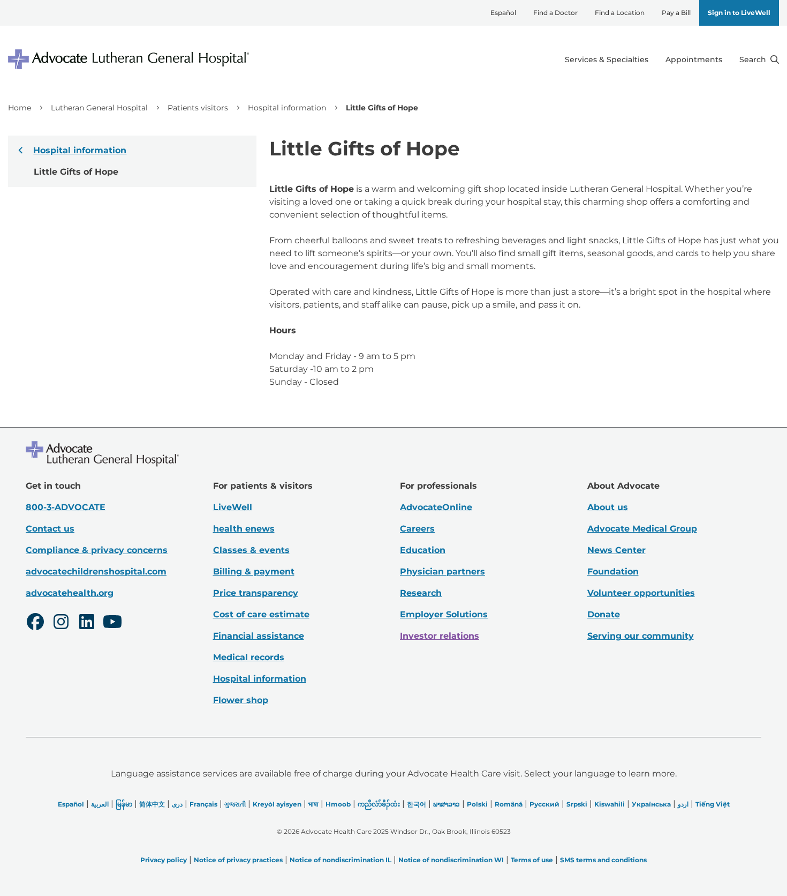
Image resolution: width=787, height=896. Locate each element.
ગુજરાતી (235, 804)
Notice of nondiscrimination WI (451, 860)
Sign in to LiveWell (739, 13)
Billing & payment (253, 571)
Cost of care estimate (261, 614)
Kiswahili (609, 804)
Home (19, 108)
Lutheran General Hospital (99, 108)
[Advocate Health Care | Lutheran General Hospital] (128, 59)
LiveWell (232, 507)
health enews (244, 529)
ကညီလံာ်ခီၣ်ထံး (379, 804)
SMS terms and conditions (603, 860)
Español (503, 13)
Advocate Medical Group (642, 529)
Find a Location (620, 13)
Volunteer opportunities (641, 593)
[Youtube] (112, 623)
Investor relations (439, 636)
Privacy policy (163, 860)
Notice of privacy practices (238, 860)
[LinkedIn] (86, 623)
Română (509, 804)
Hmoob (338, 804)
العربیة (100, 804)
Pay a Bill (676, 13)
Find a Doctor (555, 13)
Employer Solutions (444, 614)
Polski (477, 804)
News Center (616, 550)
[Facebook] (35, 623)
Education (422, 550)
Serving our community (640, 636)
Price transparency (255, 593)
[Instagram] (61, 623)
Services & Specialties (606, 59)
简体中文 (152, 804)
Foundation (613, 571)
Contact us (50, 529)
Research (421, 593)
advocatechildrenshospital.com (96, 571)
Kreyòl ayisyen (277, 804)
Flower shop (240, 700)
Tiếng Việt (712, 804)
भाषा (313, 804)
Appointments (693, 59)
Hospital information (287, 108)
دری (177, 804)
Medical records (248, 657)
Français (203, 804)
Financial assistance (258, 636)
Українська (651, 804)
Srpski (576, 804)
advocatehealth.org (69, 593)
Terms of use (532, 860)
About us (607, 507)
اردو (683, 804)
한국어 (416, 804)
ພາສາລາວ (446, 804)
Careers (417, 529)
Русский (544, 804)
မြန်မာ (124, 804)
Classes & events (251, 550)
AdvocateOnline (436, 507)
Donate (603, 614)
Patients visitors (198, 108)
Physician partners (442, 571)
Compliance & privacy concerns (97, 550)
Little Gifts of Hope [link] (382, 108)
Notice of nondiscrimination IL (340, 860)
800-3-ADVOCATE (65, 507)
